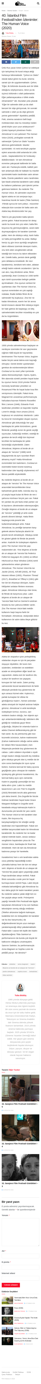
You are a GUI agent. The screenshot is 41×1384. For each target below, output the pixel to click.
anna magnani (23, 964)
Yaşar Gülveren (19, 1333)
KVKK (29, 1372)
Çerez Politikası (7, 1374)
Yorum (6, 1215)
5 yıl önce (21, 33)
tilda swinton (7, 975)
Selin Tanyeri (18, 1303)
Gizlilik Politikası (18, 1372)
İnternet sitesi (8, 1273)
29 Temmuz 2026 (30, 1303)
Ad (4, 1251)
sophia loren (22, 971)
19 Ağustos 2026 (8, 1150)
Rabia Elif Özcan (19, 1311)
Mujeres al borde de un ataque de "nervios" (18, 968)
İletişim (17, 1374)
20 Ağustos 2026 (8, 1110)
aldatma (12, 964)
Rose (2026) (18, 1308)
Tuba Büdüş (10, 33)
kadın (33, 964)
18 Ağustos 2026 (8, 1189)
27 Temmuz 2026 (32, 1311)
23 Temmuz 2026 (32, 1333)
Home (3, 10)
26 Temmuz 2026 (31, 1323)
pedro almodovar (9, 971)
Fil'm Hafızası (18, 1344)
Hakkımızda (6, 1372)
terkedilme (33, 971)
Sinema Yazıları (12, 10)
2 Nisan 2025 (29, 1344)
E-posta (6, 1262)
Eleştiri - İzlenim (24, 10)
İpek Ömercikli (19, 1323)
